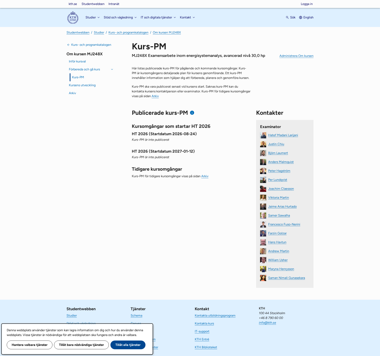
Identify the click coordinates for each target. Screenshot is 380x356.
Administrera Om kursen (296, 56)
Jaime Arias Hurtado (282, 206)
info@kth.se (267, 322)
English (308, 17)
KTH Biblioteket (206, 347)
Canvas (136, 323)
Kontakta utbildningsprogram (215, 315)
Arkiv (72, 93)
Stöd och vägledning (81, 323)
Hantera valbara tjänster (30, 345)
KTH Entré (202, 339)
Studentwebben (93, 4)
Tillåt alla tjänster (128, 345)
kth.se (73, 4)
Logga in (307, 4)
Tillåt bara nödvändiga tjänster (81, 345)
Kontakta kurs (204, 323)
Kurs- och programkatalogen (128, 32)
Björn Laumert (278, 153)
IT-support (202, 331)
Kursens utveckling (82, 85)
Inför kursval (77, 61)
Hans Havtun (277, 242)
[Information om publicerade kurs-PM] (192, 113)
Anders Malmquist (281, 162)
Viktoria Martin (278, 197)
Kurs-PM (78, 77)
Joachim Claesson (281, 188)
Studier (99, 32)
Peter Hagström (279, 170)
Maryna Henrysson (281, 269)
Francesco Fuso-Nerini (284, 224)
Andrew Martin (278, 251)
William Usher (278, 260)
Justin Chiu (276, 144)
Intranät (113, 4)
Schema (136, 315)
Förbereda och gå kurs (84, 69)
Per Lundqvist (277, 179)
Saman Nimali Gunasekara (286, 277)
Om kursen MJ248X (167, 32)
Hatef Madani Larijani (283, 135)
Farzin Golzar (277, 233)
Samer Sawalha (279, 215)
